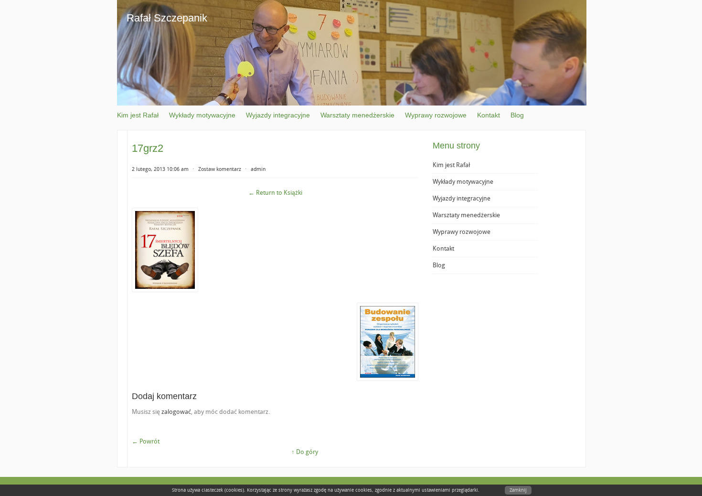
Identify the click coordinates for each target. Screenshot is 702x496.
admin (258, 169)
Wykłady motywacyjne (202, 115)
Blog (517, 115)
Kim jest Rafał (138, 115)
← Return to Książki (275, 192)
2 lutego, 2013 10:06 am (160, 169)
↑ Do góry (304, 451)
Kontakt (488, 115)
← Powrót (146, 441)
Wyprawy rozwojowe (436, 115)
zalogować (176, 411)
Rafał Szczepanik (167, 18)
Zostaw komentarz (219, 169)
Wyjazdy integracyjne (278, 115)
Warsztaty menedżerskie (357, 115)
